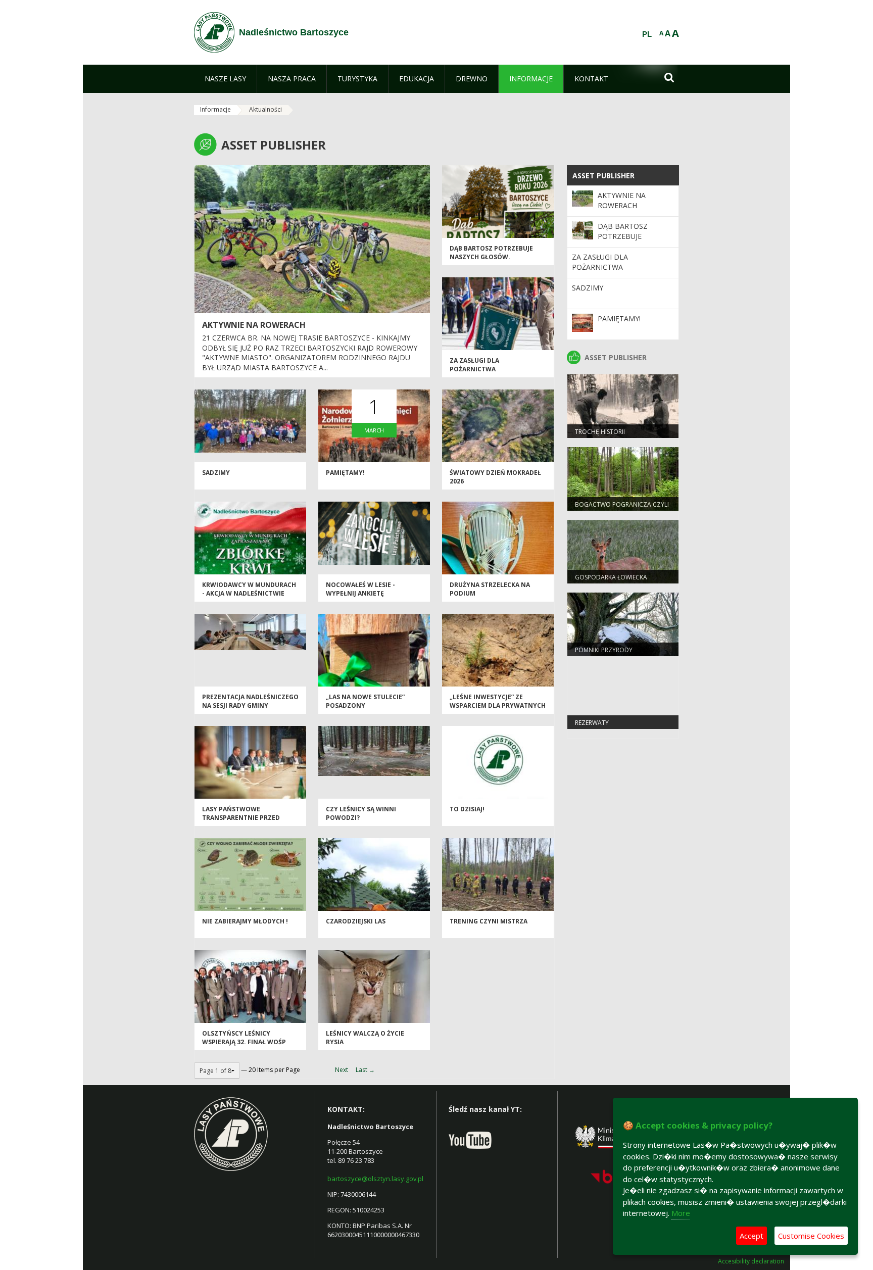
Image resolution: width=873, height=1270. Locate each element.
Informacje (215, 109)
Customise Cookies (811, 1236)
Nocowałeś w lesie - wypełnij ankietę (360, 589)
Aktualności (265, 109)
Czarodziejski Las (355, 921)
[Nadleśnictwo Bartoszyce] (214, 32)
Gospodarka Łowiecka (611, 577)
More (680, 1213)
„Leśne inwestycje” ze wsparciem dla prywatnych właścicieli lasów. (498, 706)
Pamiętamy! (345, 472)
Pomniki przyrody (604, 650)
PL (647, 34)
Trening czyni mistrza (488, 921)
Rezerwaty (592, 722)
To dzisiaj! (467, 809)
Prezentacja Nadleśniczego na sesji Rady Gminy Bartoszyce (250, 706)
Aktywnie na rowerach (254, 324)
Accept (751, 1236)
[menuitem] (225, 79)
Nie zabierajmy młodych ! (245, 921)
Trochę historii (600, 431)
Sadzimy (216, 472)
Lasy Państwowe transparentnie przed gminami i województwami (248, 818)
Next (341, 1069)
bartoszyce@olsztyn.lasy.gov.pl (375, 1178)
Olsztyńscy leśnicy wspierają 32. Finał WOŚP (244, 1037)
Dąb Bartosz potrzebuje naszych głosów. (491, 252)
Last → (365, 1069)
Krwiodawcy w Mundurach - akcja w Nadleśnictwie (249, 589)
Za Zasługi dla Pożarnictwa (474, 364)
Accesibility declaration (751, 1261)
